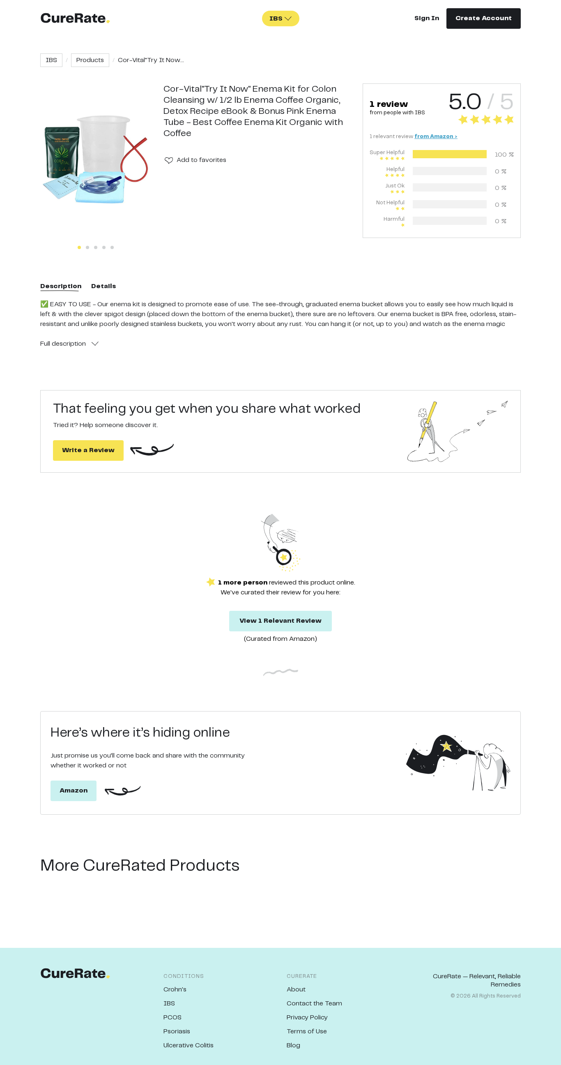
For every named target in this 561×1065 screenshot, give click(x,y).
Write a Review (88, 450)
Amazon (73, 791)
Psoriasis (176, 1031)
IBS (51, 60)
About (296, 989)
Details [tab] (103, 286)
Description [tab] (60, 286)
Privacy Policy (307, 1017)
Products (90, 60)
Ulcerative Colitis (188, 1045)
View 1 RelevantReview (280, 621)
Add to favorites (201, 160)
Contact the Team (314, 1003)
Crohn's (174, 989)
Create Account (483, 18)
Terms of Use (307, 1031)
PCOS (172, 1017)
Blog (293, 1045)
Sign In (426, 18)
